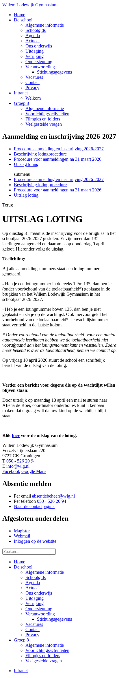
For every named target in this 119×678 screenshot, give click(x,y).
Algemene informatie (44, 572)
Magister (22, 530)
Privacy (32, 634)
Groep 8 (21, 639)
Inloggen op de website (35, 541)
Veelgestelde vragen (43, 660)
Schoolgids (35, 577)
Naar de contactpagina (34, 506)
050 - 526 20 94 (21, 460)
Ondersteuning (38, 608)
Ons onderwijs (38, 593)
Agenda (32, 582)
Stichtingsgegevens (54, 619)
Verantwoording (40, 613)
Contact (32, 629)
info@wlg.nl (17, 466)
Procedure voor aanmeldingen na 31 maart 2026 (57, 159)
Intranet (21, 670)
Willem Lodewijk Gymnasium (29, 4)
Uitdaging (34, 598)
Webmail (22, 535)
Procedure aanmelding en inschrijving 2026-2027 (59, 148)
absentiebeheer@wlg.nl (53, 496)
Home (19, 561)
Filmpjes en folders (42, 655)
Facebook (11, 471)
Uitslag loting (26, 164)
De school (23, 566)
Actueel (32, 587)
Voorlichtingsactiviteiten (47, 650)
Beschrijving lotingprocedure (40, 153)
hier (16, 435)
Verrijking (34, 603)
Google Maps (33, 471)
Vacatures (34, 624)
